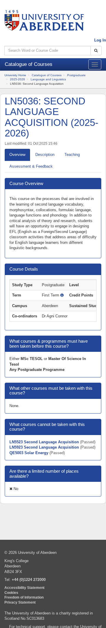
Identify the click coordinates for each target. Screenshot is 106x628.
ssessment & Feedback (31, 166)
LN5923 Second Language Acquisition (44, 447)
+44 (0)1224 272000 (29, 579)
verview (17, 154)
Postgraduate (76, 75)
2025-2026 (17, 79)
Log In (100, 40)
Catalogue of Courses (47, 75)
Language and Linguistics (48, 79)
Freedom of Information (24, 597)
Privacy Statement (20, 602)
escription (44, 154)
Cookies (11, 592)
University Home (15, 75)
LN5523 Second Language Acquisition (44, 442)
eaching (72, 154)
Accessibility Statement (24, 587)
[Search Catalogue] (96, 51)
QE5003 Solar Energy (29, 453)
